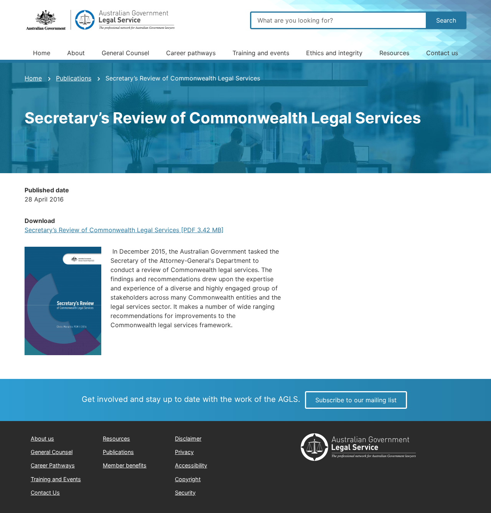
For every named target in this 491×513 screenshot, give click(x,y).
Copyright (188, 479)
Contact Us (45, 492)
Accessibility (191, 465)
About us (42, 438)
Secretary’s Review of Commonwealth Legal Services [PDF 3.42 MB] (124, 230)
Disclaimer (188, 438)
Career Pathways (53, 465)
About (76, 53)
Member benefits (125, 465)
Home (41, 53)
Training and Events (56, 479)
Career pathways (191, 53)
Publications (73, 78)
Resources (394, 53)
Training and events (260, 53)
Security (185, 492)
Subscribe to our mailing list (356, 400)
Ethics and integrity (334, 53)
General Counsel (125, 53)
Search (446, 20)
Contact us (442, 53)
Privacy (184, 452)
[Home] (101, 20)
